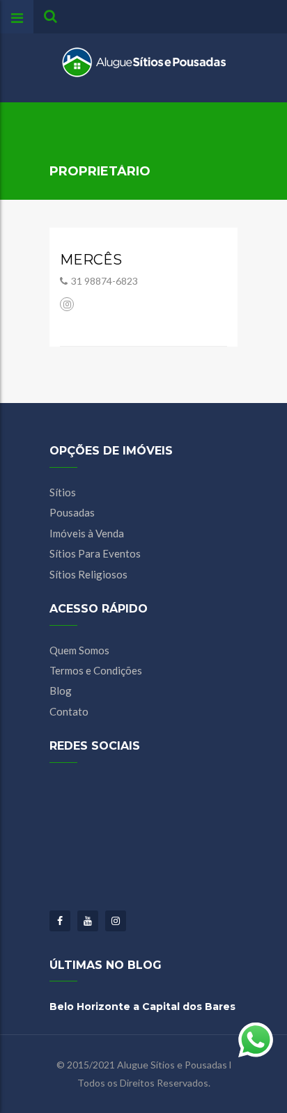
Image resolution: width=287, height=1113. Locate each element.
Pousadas (72, 512)
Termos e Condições (95, 670)
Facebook (59, 920)
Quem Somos (79, 650)
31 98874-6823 (104, 281)
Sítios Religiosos (88, 574)
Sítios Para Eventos (95, 553)
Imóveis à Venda (86, 533)
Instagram (115, 920)
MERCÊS (91, 259)
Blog (60, 690)
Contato (68, 711)
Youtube (87, 920)
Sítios (62, 492)
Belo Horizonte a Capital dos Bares (142, 1006)
